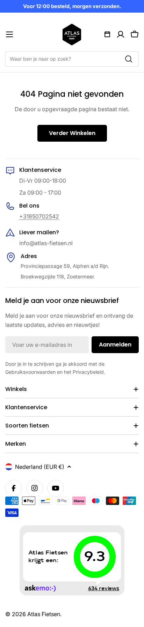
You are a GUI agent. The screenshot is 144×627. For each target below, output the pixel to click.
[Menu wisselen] (9, 34)
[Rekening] (120, 34)
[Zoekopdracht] (128, 59)
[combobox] (72, 59)
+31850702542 (39, 216)
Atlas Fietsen (43, 614)
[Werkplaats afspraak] (107, 34)
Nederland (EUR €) (39, 466)
